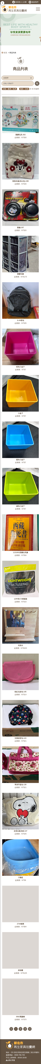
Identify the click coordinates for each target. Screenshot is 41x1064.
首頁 (5, 53)
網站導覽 (11, 1060)
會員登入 (18, 2)
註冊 (25, 2)
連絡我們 (35, 2)
